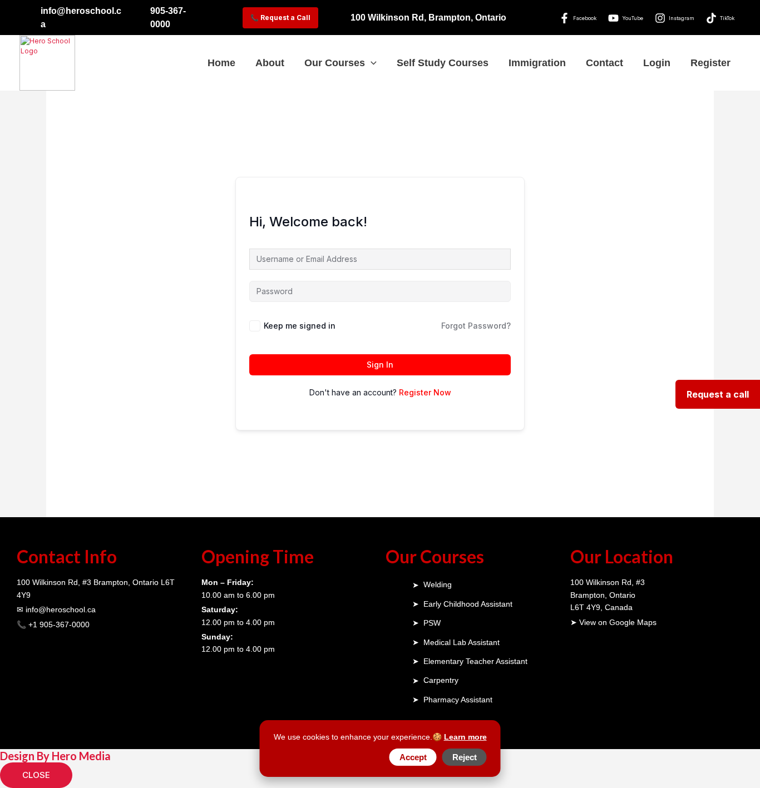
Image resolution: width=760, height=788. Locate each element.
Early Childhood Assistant (467, 603)
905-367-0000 (168, 17)
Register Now (425, 392)
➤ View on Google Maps (613, 622)
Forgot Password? (476, 325)
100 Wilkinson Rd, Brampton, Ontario (428, 17)
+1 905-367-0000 (59, 624)
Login (656, 62)
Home (221, 62)
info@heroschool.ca (81, 17)
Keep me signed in (299, 325)
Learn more (465, 736)
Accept (413, 757)
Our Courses (334, 62)
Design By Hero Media (55, 755)
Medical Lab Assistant (461, 642)
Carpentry (440, 680)
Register (710, 62)
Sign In (380, 364)
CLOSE (36, 775)
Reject (464, 757)
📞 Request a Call (280, 17)
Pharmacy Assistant (457, 699)
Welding (437, 584)
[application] (371, 63)
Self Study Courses (442, 62)
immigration (537, 62)
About (269, 62)
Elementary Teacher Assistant (475, 661)
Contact (604, 62)
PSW (432, 622)
